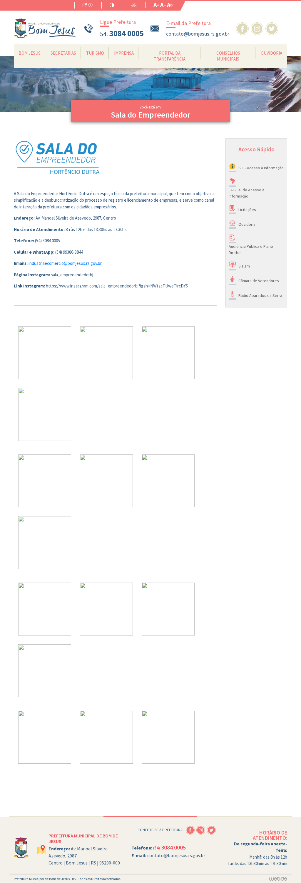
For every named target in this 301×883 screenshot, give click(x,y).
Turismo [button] (95, 53)
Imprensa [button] (124, 53)
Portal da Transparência (169, 56)
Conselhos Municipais (228, 56)
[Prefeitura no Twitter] (272, 28)
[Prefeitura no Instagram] (258, 28)
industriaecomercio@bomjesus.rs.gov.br (65, 263)
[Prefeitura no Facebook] (243, 28)
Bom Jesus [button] (30, 53)
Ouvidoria (271, 53)
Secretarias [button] (63, 53)
